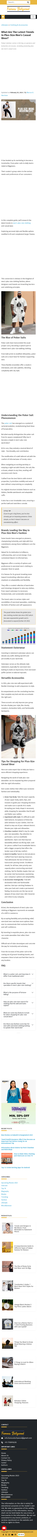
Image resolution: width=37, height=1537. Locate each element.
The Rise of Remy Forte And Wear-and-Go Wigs (22, 1267)
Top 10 (3, 1188)
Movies (3, 1194)
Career (4, 1463)
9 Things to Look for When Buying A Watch (23, 1363)
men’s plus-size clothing (22, 223)
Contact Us (5, 1458)
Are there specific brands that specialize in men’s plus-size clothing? (17, 984)
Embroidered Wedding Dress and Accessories (22, 1382)
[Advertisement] (18, 71)
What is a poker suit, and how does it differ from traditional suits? (16, 975)
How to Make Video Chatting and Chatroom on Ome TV (24, 1155)
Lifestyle (4, 25)
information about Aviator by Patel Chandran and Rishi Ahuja (17, 1148)
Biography (5, 1191)
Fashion (4, 1200)
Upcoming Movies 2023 (9, 1183)
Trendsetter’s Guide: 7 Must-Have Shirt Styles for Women (23, 1286)
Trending (4, 1197)
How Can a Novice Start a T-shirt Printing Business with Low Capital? (23, 1325)
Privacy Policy (6, 1460)
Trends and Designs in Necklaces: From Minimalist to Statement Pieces (23, 1229)
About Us (4, 1456)
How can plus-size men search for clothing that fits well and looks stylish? (15, 1003)
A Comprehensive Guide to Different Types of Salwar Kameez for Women (23, 1248)
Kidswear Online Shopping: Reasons (21, 1402)
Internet (4, 1186)
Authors (4, 1465)
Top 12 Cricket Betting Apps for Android (15, 1167)
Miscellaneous (6, 1206)
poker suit (8, 423)
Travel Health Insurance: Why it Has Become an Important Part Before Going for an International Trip (18, 1141)
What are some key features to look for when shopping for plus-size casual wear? (16, 1015)
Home (3, 1453)
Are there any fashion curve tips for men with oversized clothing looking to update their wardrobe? (16, 1026)
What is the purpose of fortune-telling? (15, 993)
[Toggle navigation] (33, 17)
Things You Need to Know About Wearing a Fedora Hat (23, 1344)
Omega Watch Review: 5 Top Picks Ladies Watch (22, 1305)
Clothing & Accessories (19, 25)
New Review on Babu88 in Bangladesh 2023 (17, 1135)
